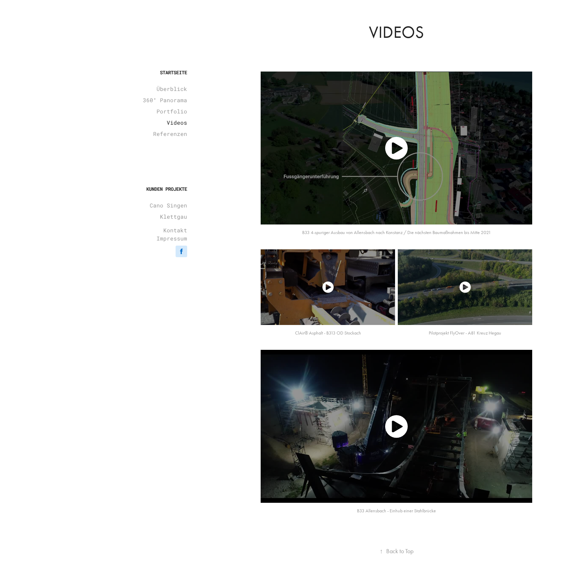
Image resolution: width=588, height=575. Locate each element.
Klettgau (173, 216)
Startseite (173, 72)
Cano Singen (168, 205)
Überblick (172, 88)
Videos (177, 122)
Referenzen (170, 133)
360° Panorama (165, 100)
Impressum (172, 238)
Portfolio (172, 111)
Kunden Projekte (166, 189)
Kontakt (175, 230)
